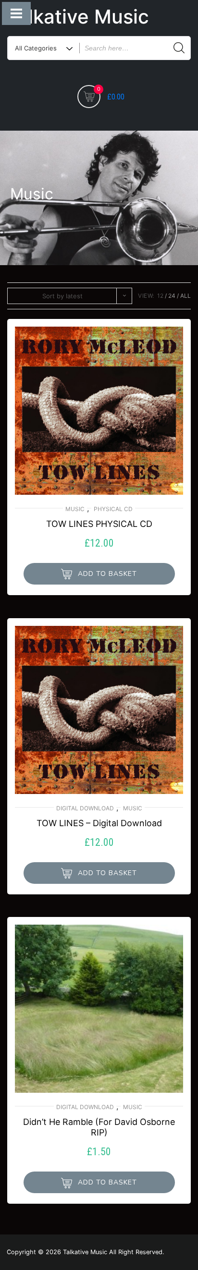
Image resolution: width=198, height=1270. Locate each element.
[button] (99, 574)
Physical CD (113, 509)
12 (160, 295)
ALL (185, 295)
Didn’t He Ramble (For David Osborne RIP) (99, 1127)
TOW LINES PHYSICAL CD (99, 524)
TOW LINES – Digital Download (99, 823)
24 (171, 295)
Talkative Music (77, 16)
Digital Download (85, 808)
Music (75, 509)
